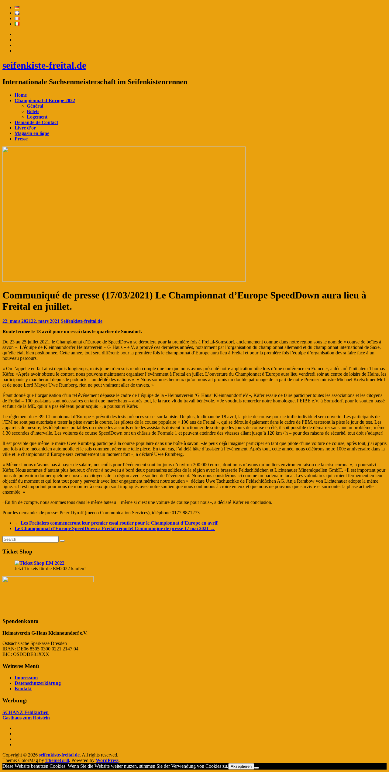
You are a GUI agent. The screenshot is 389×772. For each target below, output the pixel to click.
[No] (256, 768)
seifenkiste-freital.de (44, 65)
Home (21, 95)
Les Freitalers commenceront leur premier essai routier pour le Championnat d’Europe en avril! (117, 523)
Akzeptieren (241, 766)
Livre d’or (25, 127)
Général (35, 106)
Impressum (26, 677)
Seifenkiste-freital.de (81, 321)
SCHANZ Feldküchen (25, 712)
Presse (21, 138)
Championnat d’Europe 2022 (45, 100)
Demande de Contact (36, 122)
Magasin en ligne (32, 133)
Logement (37, 116)
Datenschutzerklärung (38, 683)
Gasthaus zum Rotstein (26, 717)
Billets (33, 111)
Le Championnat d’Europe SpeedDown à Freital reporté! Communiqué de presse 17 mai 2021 (115, 528)
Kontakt (23, 688)
